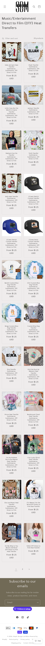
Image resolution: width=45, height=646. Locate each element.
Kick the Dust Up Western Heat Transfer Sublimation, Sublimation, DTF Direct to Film (33, 374)
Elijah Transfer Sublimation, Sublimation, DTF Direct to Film (33, 67)
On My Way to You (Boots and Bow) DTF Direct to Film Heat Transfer (11, 548)
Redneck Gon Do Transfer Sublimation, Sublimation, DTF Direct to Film (12, 157)
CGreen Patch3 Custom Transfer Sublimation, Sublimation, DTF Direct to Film (33, 200)
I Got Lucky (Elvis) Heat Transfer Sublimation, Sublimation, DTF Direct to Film (33, 461)
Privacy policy (25, 639)
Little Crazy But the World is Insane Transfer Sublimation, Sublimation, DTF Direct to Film (11, 112)
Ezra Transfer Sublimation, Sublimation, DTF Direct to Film (12, 372)
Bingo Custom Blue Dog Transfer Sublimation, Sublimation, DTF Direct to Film (11, 329)
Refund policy (13, 639)
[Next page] (29, 569)
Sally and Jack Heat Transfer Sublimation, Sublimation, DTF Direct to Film (11, 68)
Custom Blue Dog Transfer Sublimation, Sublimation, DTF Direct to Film (33, 329)
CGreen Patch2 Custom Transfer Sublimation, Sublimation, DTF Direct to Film (12, 243)
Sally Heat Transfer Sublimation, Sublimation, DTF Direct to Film (11, 199)
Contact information (29, 643)
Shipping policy (16, 643)
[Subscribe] (37, 602)
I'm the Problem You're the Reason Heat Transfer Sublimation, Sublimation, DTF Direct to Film (11, 462)
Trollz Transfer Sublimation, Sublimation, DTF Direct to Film (33, 156)
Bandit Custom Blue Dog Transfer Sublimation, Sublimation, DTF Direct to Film (11, 286)
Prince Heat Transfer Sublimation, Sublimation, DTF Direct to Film (11, 417)
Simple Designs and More (21, 636)
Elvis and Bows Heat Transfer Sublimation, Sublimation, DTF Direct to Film (11, 506)
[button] (4, 6)
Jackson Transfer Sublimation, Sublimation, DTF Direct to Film (33, 111)
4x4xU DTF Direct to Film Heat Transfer (33, 547)
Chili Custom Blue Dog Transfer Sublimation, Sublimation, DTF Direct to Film (33, 286)
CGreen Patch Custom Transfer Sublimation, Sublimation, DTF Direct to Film (33, 243)
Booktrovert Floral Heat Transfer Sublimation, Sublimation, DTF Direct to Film (33, 418)
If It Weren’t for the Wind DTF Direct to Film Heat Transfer (33, 504)
